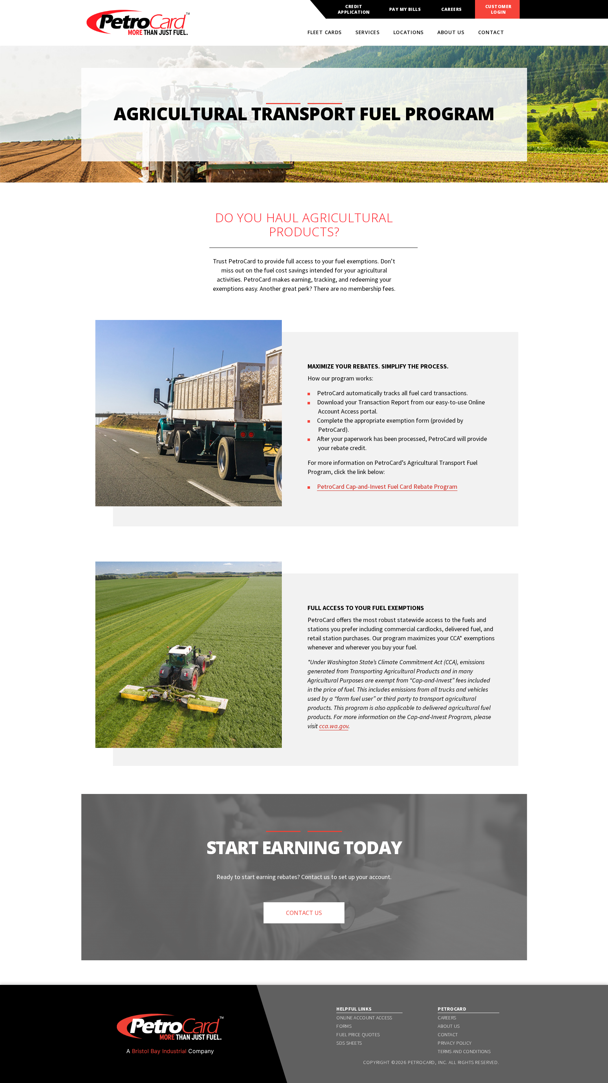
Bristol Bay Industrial (159, 1051)
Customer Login (498, 9)
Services (367, 32)
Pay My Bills (405, 9)
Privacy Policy (454, 1043)
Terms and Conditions (464, 1051)
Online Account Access (364, 1017)
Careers (451, 9)
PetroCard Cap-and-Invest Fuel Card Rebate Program (387, 486)
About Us (450, 32)
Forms (343, 1026)
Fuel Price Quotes (358, 1034)
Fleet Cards (325, 32)
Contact (491, 32)
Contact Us (304, 913)
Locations (408, 32)
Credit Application (354, 9)
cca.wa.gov (333, 726)
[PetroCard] (138, 32)
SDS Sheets (349, 1043)
